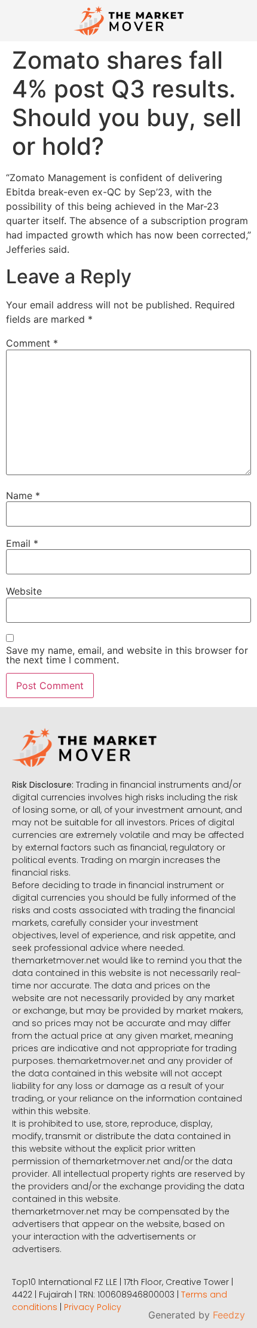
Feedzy (229, 1315)
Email (22, 543)
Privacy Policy (92, 1307)
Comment (32, 343)
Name (23, 495)
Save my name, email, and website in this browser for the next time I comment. (127, 655)
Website (24, 591)
